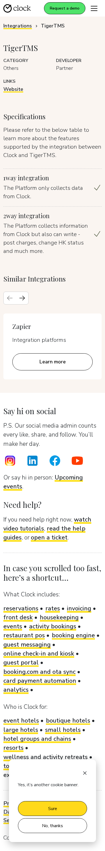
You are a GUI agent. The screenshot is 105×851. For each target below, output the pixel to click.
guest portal (21, 662)
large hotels (20, 730)
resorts (13, 748)
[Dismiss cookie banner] (85, 772)
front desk (18, 617)
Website (13, 89)
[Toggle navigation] (94, 8)
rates (52, 608)
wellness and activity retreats (45, 757)
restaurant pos (24, 635)
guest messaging (27, 644)
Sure (52, 809)
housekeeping (59, 617)
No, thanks (52, 826)
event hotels (21, 720)
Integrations (17, 25)
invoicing (79, 608)
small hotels (63, 730)
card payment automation (39, 681)
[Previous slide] (10, 298)
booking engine (73, 635)
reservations (20, 608)
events (12, 626)
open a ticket (49, 537)
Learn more (52, 361)
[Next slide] (22, 298)
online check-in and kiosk (38, 653)
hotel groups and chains (37, 739)
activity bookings (52, 626)
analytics (16, 690)
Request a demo (65, 8)
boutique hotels (68, 720)
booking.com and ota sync (39, 672)
